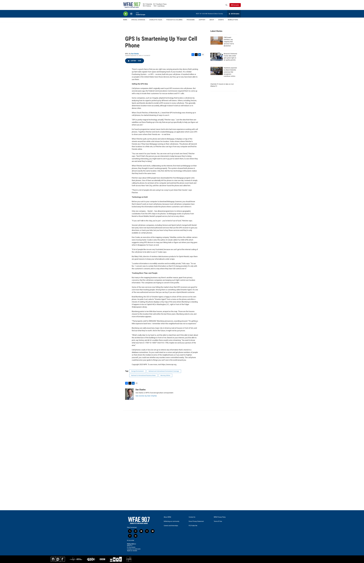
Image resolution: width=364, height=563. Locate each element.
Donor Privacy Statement (196, 521)
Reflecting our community (171, 521)
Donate (236, 5)
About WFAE (167, 517)
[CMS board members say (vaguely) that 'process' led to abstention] (216, 40)
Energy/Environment (137, 371)
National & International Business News (143, 375)
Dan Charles (135, 54)
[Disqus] (182, 436)
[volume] (131, 14)
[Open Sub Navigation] (128, 20)
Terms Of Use (218, 521)
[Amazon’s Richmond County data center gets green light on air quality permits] (216, 57)
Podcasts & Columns (174, 20)
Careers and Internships (171, 525)
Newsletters (233, 20)
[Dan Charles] (129, 394)
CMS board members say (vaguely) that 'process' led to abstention (229, 42)
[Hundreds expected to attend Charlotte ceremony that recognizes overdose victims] (216, 71)
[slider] (134, 14)
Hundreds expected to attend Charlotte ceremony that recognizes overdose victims (230, 72)
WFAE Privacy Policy (220, 517)
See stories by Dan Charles (146, 396)
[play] (125, 14)
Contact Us (192, 517)
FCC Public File (193, 525)
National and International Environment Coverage (164, 371)
